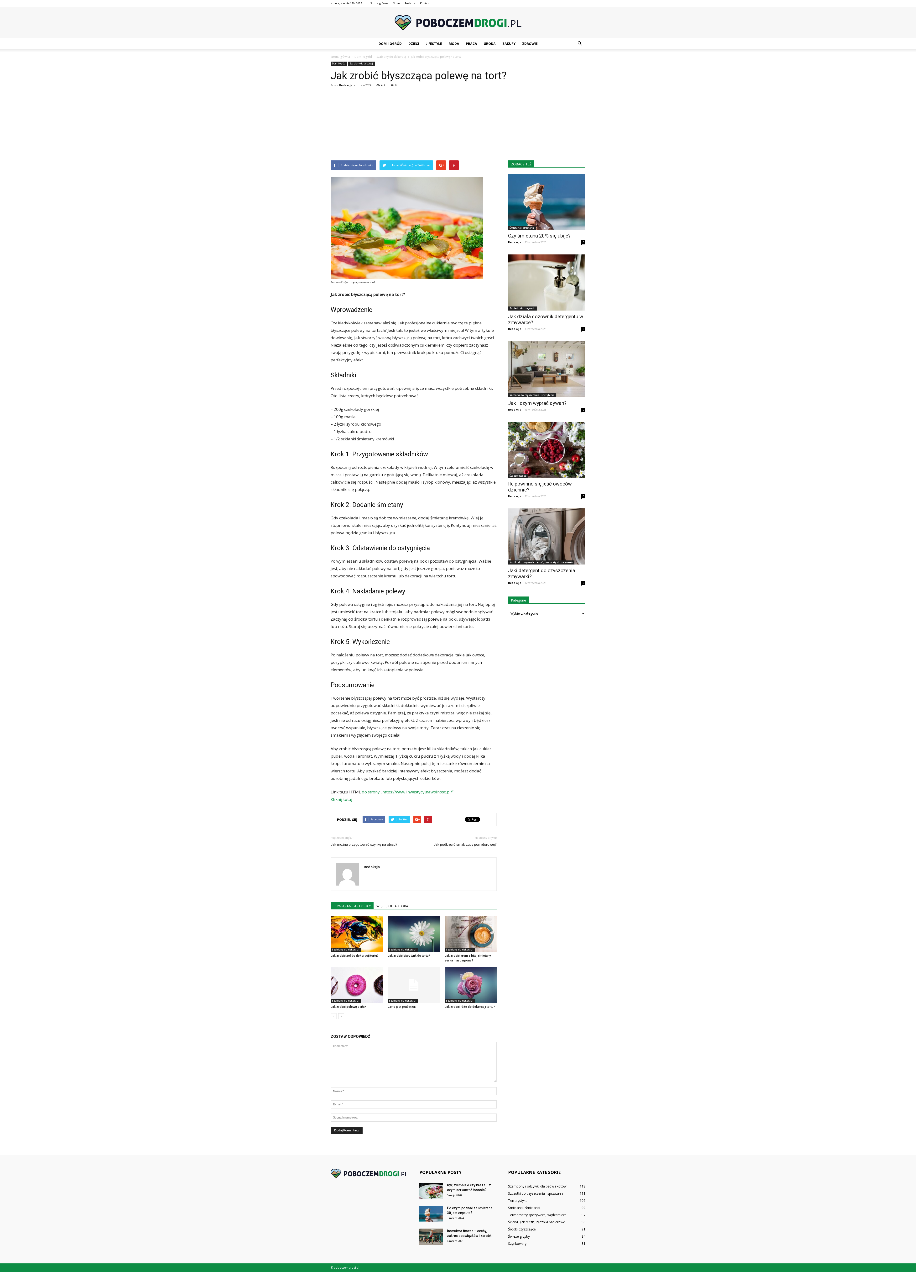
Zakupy (508, 43)
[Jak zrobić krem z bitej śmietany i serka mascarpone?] (471, 934)
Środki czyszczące (522, 1229)
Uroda (490, 43)
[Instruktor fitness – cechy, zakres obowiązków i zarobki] (431, 1237)
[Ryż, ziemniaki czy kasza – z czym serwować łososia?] (431, 1191)
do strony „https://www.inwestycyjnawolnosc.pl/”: (408, 792)
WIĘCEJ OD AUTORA (392, 906)
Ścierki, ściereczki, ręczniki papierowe (536, 1222)
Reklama (410, 3)
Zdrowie (530, 43)
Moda (454, 43)
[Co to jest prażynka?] (414, 985)
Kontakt (425, 3)
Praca (471, 43)
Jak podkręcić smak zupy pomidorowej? (465, 844)
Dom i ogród (390, 43)
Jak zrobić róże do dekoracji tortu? (470, 1006)
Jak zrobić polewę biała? (348, 1006)
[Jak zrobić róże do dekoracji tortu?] (471, 985)
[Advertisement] (458, 124)
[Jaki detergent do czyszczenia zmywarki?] (546, 536)
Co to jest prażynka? (402, 1006)
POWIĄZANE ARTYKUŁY (352, 906)
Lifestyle (434, 43)
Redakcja (346, 85)
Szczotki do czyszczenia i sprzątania (532, 395)
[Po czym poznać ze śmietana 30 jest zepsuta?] (431, 1214)
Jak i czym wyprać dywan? (537, 403)
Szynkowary (517, 1243)
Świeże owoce (518, 475)
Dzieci (413, 43)
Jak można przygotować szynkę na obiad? (364, 844)
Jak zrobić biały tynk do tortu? (409, 955)
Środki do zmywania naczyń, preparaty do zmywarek (541, 562)
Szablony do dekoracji (361, 63)
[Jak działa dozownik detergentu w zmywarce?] (546, 282)
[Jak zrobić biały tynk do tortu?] (414, 934)
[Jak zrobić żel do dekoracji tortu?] (357, 934)
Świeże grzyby (519, 1236)
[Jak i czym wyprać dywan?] (546, 369)
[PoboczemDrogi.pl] (458, 23)
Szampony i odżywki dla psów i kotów (537, 1186)
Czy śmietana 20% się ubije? (539, 236)
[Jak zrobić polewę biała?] (357, 985)
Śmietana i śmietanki (522, 227)
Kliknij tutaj (341, 799)
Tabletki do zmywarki (523, 308)
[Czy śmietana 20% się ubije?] (546, 202)
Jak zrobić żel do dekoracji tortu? (354, 955)
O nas (396, 3)
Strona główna (379, 3)
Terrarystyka (517, 1200)
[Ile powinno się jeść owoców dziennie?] (546, 450)
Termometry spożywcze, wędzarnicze (537, 1215)
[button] (579, 43)
